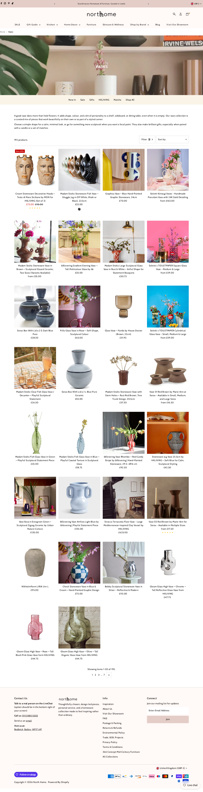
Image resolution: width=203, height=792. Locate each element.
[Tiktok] (12, 3)
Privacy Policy (110, 742)
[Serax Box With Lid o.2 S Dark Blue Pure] (35, 307)
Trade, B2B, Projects (113, 737)
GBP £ (196, 4)
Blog (157, 24)
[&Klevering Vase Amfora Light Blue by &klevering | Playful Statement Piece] (79, 498)
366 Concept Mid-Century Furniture (121, 752)
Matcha (117, 99)
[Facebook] (1, 3)
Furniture (91, 24)
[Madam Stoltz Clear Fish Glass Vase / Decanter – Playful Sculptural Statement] (35, 368)
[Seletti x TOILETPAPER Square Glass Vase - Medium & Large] (168, 242)
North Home (39, 782)
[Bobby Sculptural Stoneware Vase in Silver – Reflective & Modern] (124, 563)
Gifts (91, 99)
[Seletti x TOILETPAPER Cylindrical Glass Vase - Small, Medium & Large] (168, 307)
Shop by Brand (138, 24)
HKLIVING (104, 99)
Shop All (130, 99)
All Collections (110, 756)
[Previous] (54, 3)
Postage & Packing (112, 723)
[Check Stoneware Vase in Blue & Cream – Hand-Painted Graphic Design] (79, 563)
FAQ (105, 718)
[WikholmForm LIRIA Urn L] (35, 563)
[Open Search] (174, 14)
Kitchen (51, 24)
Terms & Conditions (113, 747)
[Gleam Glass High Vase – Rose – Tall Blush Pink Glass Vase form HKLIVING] (35, 628)
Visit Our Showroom (177, 24)
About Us (107, 709)
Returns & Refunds (112, 728)
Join (168, 719)
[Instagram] (5, 3)
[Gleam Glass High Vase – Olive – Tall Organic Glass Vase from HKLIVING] (79, 628)
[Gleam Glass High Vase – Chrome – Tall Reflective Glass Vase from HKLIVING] (168, 563)
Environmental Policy (114, 732)
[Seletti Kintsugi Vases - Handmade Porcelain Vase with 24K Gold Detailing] (168, 170)
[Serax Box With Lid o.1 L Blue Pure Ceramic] (79, 368)
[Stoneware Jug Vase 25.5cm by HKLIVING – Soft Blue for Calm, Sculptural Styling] (168, 433)
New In (72, 99)
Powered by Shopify (58, 782)
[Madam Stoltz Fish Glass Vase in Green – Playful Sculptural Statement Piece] (35, 433)
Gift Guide (32, 24)
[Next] (148, 3)
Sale (82, 99)
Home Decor (71, 24)
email (29, 720)
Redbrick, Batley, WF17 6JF (28, 729)
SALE (17, 24)
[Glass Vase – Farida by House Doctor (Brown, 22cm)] (124, 307)
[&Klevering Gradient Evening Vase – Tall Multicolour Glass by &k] (79, 242)
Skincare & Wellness (113, 24)
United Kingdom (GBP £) (172, 768)
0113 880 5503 (30, 715)
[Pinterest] (8, 3)
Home (2, 32)
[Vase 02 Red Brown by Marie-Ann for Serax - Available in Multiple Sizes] (168, 498)
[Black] (79, 209)
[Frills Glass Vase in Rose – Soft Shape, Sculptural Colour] (79, 307)
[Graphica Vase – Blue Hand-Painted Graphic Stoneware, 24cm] (124, 170)
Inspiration (108, 704)
